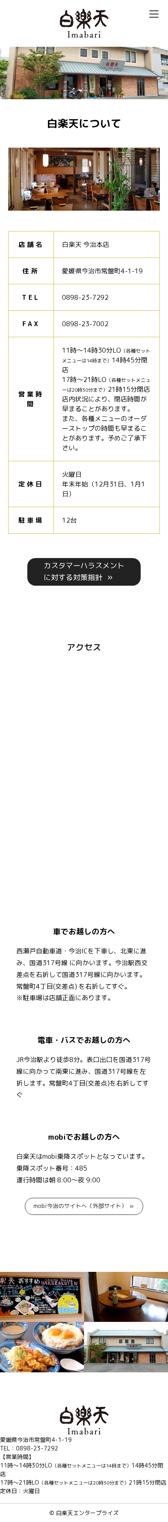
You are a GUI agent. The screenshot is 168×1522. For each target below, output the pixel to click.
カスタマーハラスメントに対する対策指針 (84, 571)
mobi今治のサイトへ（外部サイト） (80, 1206)
